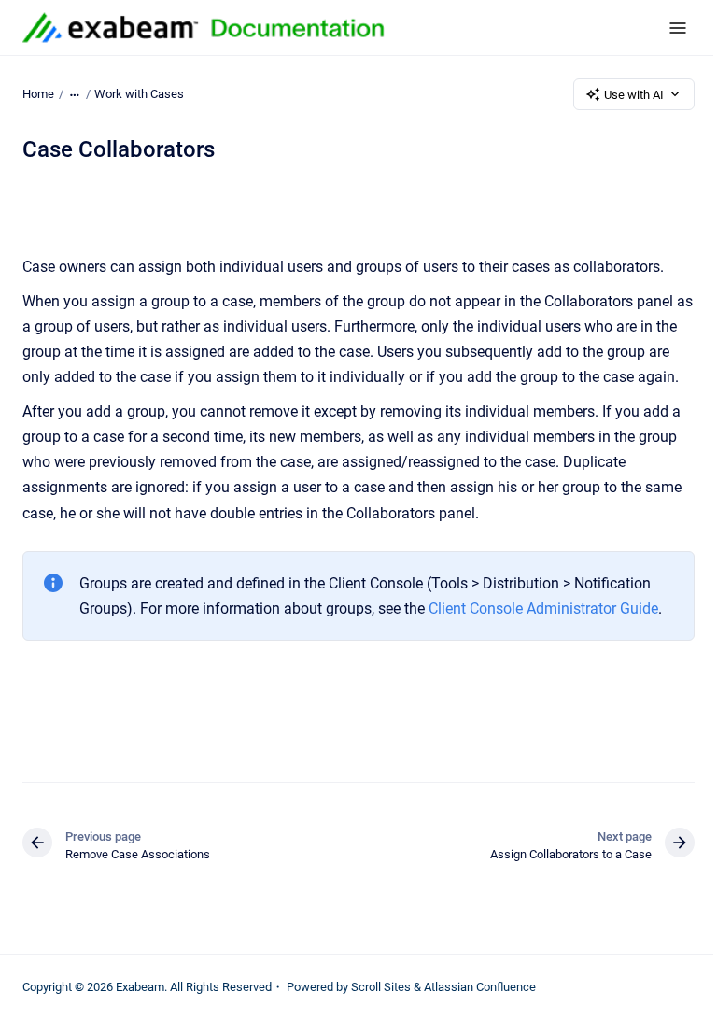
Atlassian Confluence (480, 987)
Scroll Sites (381, 987)
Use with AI (634, 95)
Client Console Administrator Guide (543, 608)
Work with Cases (139, 94)
